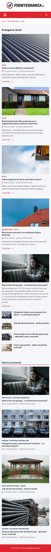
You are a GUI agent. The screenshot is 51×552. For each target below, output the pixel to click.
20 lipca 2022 (9, 127)
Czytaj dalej (6, 81)
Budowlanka (7, 229)
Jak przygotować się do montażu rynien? (21, 179)
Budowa (5, 440)
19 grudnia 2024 (10, 71)
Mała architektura (10, 486)
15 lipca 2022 (9, 238)
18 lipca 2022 (9, 183)
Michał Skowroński (27, 71)
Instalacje (7, 398)
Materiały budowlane (19, 440)
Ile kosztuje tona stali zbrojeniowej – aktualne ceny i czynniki (31, 335)
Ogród (23, 486)
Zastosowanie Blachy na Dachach (18, 68)
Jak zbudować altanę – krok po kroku (31, 323)
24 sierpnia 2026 (10, 404)
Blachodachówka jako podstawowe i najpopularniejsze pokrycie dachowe (20, 122)
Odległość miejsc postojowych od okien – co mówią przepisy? (30, 313)
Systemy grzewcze (21, 398)
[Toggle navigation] (5, 15)
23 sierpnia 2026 (10, 492)
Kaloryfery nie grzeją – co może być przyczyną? (24, 285)
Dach (4, 65)
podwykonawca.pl (33, 548)
